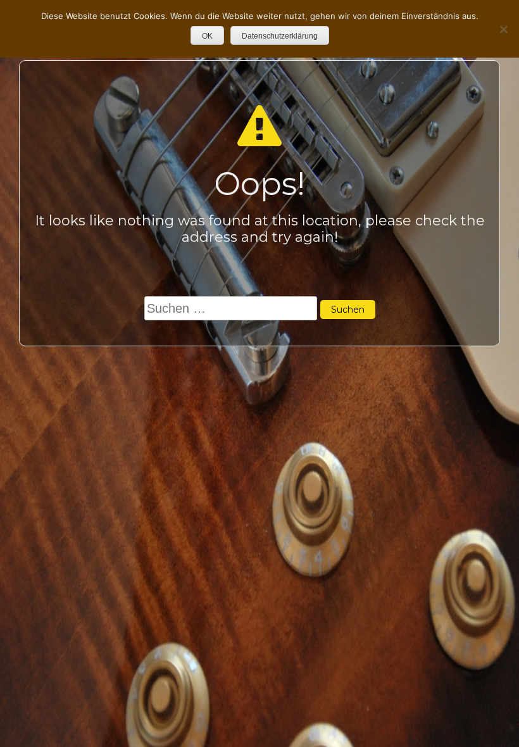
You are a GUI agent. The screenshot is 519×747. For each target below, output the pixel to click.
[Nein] (503, 29)
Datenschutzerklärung (280, 36)
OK (207, 36)
